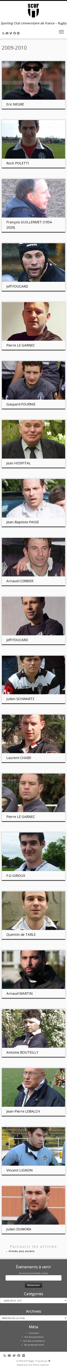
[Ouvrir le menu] (61, 32)
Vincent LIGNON (19, 1170)
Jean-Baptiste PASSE (22, 522)
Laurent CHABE (18, 757)
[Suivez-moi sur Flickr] (18, 33)
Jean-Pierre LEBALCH (23, 1111)
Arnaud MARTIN (19, 993)
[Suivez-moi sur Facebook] (15, 33)
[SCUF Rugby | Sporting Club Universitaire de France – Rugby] (33, 11)
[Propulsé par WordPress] (49, 1360)
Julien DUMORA (18, 1229)
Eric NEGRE (15, 104)
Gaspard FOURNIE (21, 404)
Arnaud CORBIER (19, 581)
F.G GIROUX (15, 875)
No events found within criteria (33, 1273)
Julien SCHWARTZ (20, 698)
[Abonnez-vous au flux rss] (4, 33)
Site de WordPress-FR (34, 1344)
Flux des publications (34, 1337)
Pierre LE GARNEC (20, 345)
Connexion (34, 1333)
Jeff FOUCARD (17, 286)
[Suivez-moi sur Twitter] (11, 33)
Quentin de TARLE (21, 934)
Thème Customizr (40, 1365)
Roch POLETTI (17, 163)
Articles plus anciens (20, 1251)
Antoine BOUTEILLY (22, 1052)
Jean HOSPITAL (18, 463)
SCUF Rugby (28, 1361)
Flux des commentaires (34, 1341)
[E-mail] (7, 33)
